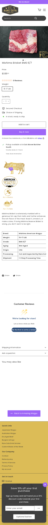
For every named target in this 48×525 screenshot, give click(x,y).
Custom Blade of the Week (12, 447)
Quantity (6, 96)
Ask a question (8, 353)
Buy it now (24, 132)
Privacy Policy (7, 466)
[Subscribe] (38, 508)
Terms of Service (8, 462)
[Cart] (39, 10)
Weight (5, 84)
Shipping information (11, 347)
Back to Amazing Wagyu (25, 413)
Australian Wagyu (9, 433)
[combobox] (24, 18)
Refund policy (7, 459)
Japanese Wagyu (9, 430)
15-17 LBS (7, 89)
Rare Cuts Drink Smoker (11, 443)
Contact (5, 456)
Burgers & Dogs (8, 440)
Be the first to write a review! (24, 330)
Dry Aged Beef (7, 437)
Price (4, 69)
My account (6, 469)
